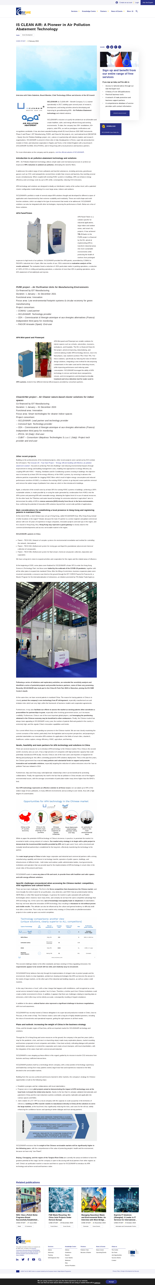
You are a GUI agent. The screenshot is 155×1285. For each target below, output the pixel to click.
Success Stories (116, 1258)
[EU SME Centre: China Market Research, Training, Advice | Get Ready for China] (23, 11)
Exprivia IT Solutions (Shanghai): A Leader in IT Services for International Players (125, 1217)
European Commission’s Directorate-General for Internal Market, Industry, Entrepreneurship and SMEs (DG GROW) (28, 1250)
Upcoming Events (101, 1252)
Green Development (27, 35)
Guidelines (68, 1252)
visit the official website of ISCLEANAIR (69, 152)
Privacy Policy (116, 1271)
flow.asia (137, 1271)
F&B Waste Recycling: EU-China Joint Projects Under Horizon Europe (60, 1217)
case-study (21, 41)
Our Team (114, 1252)
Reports (67, 1255)
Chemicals (85, 1226)
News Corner (100, 1250)
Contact (114, 1260)
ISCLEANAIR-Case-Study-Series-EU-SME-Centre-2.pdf (111, 132)
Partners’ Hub (85, 1250)
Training (50, 1255)
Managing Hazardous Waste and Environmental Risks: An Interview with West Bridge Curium (93, 1217)
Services (74, 11)
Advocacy (51, 1252)
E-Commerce (28, 1226)
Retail (19, 1226)
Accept (111, 1282)
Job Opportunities (117, 1255)
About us (114, 1246)
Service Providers (70, 1265)
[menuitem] (75, 11)
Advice (50, 1250)
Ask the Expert (148, 2)
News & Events (116, 11)
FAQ (66, 1263)
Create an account (125, 2)
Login (137, 2)
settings (97, 1283)
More (129, 11)
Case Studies (69, 1258)
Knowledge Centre (89, 11)
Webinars (68, 1260)
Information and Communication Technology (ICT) (127, 1226)
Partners (103, 11)
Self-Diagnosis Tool (53, 1258)
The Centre (115, 1250)
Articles (67, 1250)
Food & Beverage (55, 1226)
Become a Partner (86, 1252)
